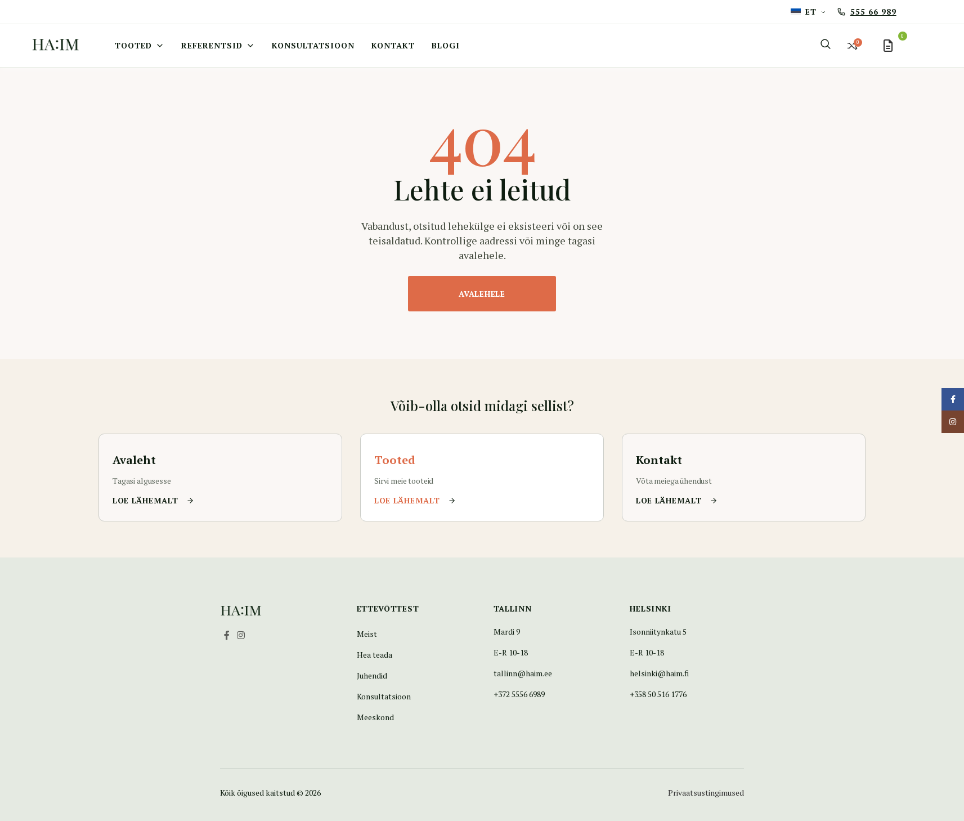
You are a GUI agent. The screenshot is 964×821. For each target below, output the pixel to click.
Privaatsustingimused (706, 792)
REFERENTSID (212, 45)
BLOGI (446, 45)
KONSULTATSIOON (313, 45)
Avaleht (134, 459)
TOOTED (133, 45)
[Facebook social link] (227, 635)
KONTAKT (393, 45)
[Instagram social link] (241, 635)
